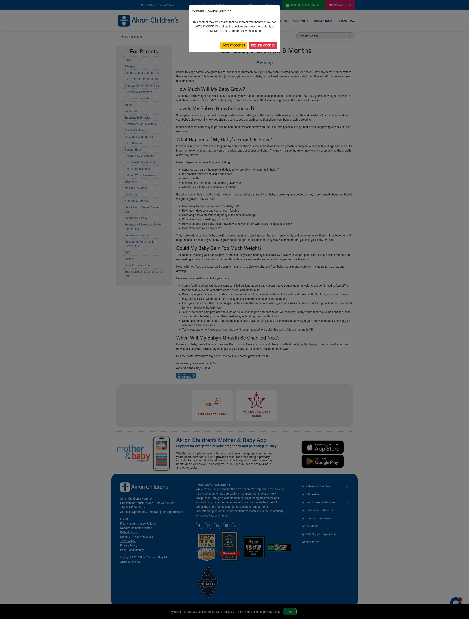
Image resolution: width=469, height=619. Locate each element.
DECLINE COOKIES (263, 45)
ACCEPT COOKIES (233, 45)
